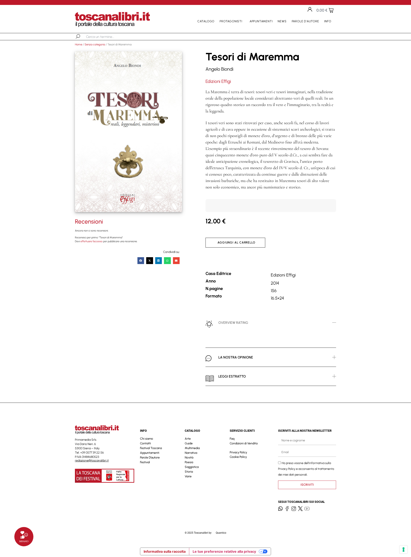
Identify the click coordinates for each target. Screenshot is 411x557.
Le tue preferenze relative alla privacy (224, 551)
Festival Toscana (151, 448)
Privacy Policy (238, 452)
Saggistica (192, 467)
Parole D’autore (305, 21)
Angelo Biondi (219, 69)
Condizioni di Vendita (244, 443)
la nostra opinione (235, 357)
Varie (188, 476)
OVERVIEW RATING (233, 323)
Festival (145, 462)
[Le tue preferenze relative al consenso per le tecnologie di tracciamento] (403, 549)
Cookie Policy (238, 457)
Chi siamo (146, 439)
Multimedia (192, 448)
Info (327, 21)
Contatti (145, 443)
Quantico (221, 532)
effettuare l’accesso (91, 241)
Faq (232, 439)
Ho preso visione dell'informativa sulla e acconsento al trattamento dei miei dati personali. (306, 468)
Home (78, 44)
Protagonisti (231, 21)
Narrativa (191, 453)
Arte (188, 439)
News (282, 21)
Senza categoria (95, 44)
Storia (189, 471)
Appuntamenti (261, 21)
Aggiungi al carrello (236, 242)
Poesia (189, 462)
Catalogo (205, 21)
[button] (140, 260)
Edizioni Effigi (218, 81)
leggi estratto (232, 376)
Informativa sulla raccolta (165, 551)
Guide (189, 443)
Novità (189, 457)
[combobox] (108, 36)
